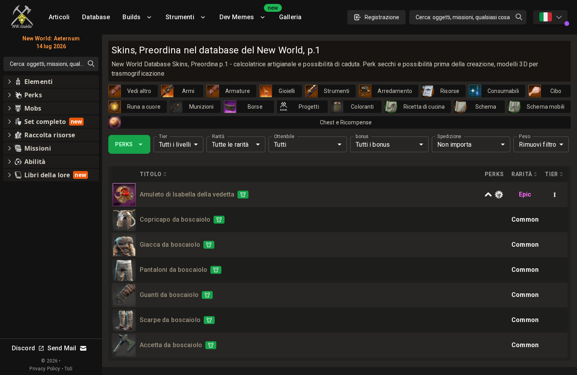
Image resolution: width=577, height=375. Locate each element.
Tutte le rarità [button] (230, 144)
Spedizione (449, 136)
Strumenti (180, 17)
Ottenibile (284, 136)
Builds (131, 17)
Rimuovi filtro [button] (537, 144)
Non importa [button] (454, 144)
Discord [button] (23, 348)
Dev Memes (246, 14)
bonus (362, 136)
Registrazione (382, 17)
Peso (524, 136)
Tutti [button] (280, 144)
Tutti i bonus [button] (373, 144)
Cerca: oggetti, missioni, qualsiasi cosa (463, 17)
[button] (51, 81)
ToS (68, 368)
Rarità (218, 136)
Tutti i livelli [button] (175, 144)
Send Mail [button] (61, 348)
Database (96, 17)
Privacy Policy (44, 368)
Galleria (290, 17)
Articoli (59, 17)
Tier (163, 136)
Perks (124, 144)
